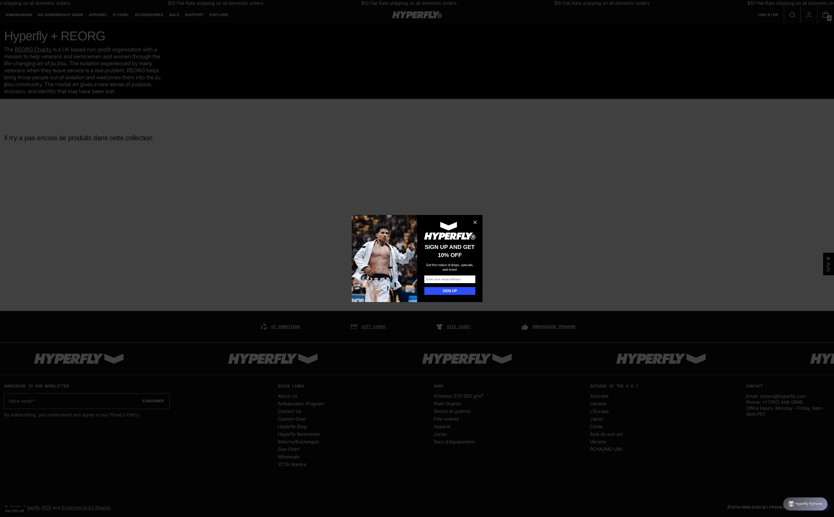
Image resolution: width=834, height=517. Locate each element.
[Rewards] (805, 503)
